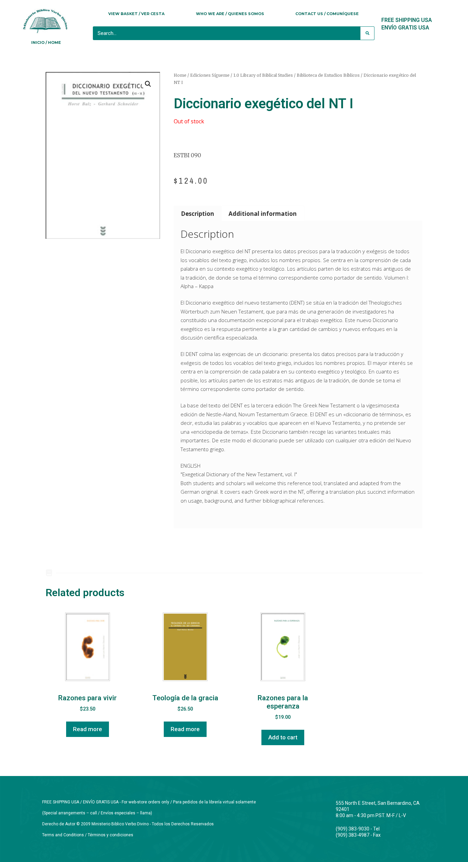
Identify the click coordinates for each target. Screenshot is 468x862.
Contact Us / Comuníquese (327, 13)
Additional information (263, 214)
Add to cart (282, 737)
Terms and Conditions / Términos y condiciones (87, 835)
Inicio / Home (46, 42)
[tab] (198, 213)
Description (197, 214)
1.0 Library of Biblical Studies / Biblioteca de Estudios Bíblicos (296, 75)
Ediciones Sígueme (210, 75)
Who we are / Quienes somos (230, 13)
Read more (87, 729)
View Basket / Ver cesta (136, 13)
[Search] (367, 33)
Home (180, 75)
